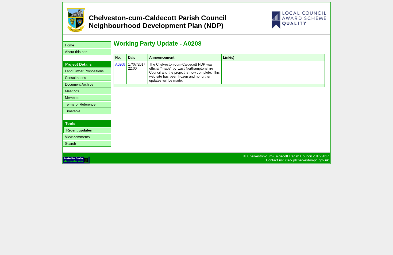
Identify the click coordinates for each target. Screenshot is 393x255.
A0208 (120, 64)
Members (72, 98)
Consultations (75, 78)
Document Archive (79, 84)
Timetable (72, 111)
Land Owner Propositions (84, 71)
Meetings (72, 91)
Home (69, 45)
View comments (77, 137)
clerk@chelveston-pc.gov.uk (307, 160)
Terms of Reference (80, 104)
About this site (76, 52)
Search (70, 144)
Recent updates (79, 130)
